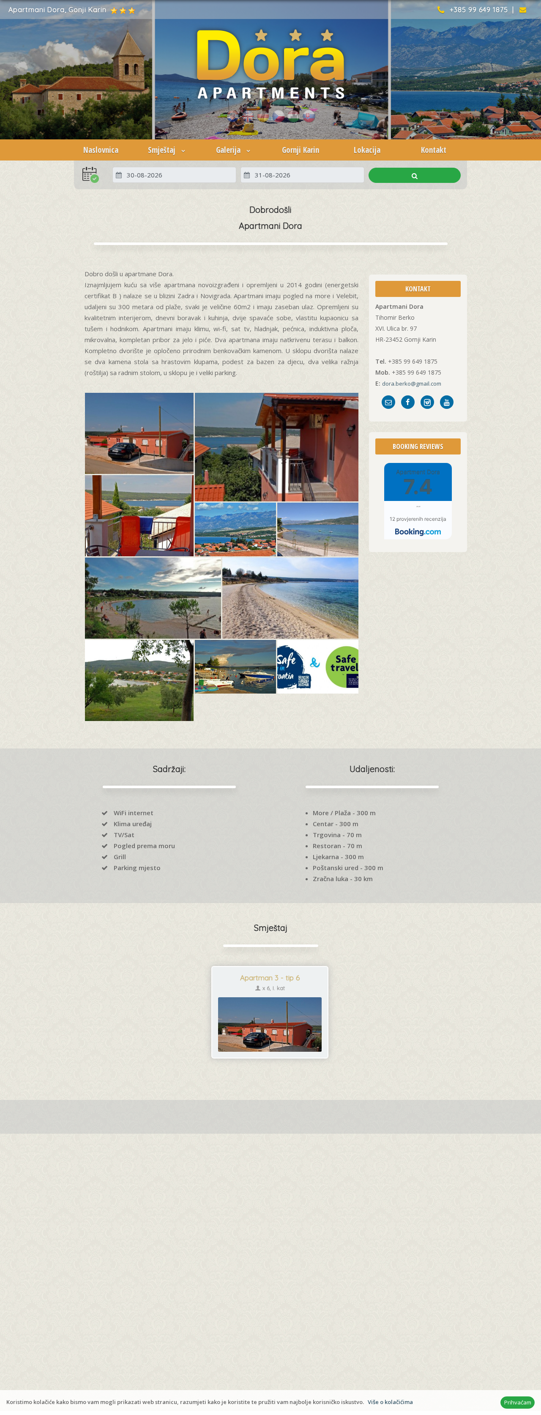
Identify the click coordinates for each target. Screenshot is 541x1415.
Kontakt (433, 149)
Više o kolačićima (390, 1402)
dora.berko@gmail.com (411, 383)
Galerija (229, 149)
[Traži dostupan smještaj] (415, 175)
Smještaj (163, 149)
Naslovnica (100, 149)
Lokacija (367, 149)
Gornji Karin (300, 149)
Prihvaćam (517, 1402)
